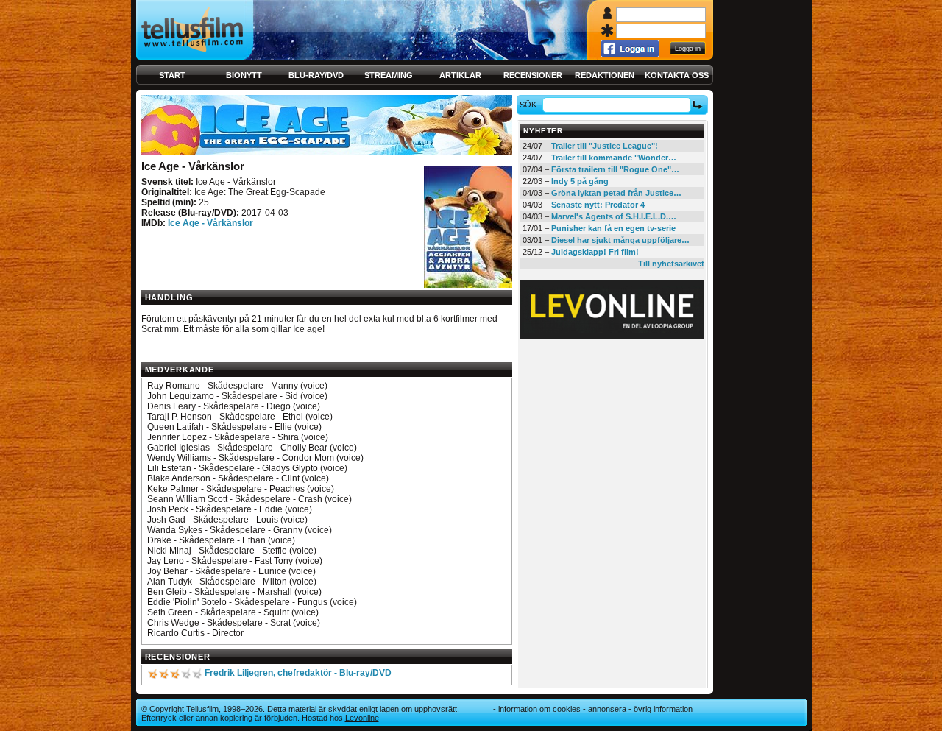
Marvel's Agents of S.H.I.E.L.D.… (613, 216)
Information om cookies (539, 708)
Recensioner (532, 75)
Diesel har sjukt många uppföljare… (620, 240)
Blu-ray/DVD (316, 75)
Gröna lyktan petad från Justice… (616, 192)
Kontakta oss (677, 75)
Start (172, 75)
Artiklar (460, 75)
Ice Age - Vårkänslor (210, 223)
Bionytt (244, 75)
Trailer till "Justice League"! (604, 145)
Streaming (388, 75)
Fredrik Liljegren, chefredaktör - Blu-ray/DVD (298, 673)
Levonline (362, 717)
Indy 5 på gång (580, 181)
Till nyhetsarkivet (671, 263)
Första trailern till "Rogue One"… (615, 169)
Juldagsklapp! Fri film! (595, 251)
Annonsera (607, 708)
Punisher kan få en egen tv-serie (613, 228)
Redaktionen (604, 75)
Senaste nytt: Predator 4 (598, 204)
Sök (528, 104)
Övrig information (663, 708)
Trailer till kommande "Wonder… (613, 157)
